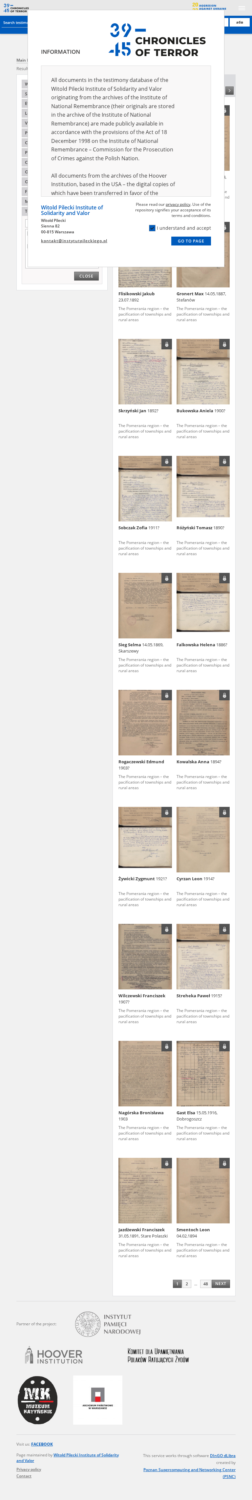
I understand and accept (184, 228)
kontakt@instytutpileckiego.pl (74, 241)
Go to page (191, 241)
